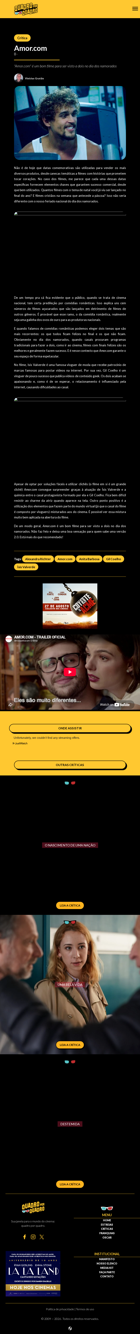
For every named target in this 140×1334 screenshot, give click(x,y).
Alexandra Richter (38, 559)
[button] (135, 8)
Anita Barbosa (89, 559)
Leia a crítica (70, 905)
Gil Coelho (113, 559)
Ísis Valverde (26, 567)
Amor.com (65, 559)
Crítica (22, 38)
